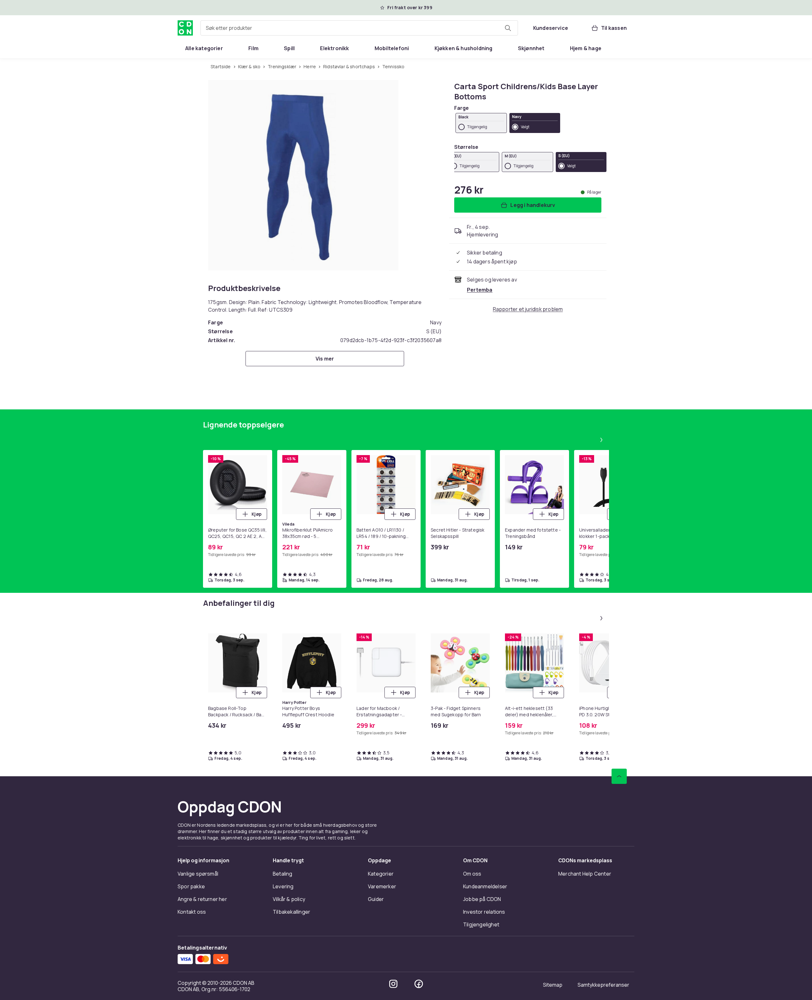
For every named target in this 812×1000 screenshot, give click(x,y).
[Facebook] (419, 984)
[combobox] (359, 28)
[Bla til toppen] (619, 776)
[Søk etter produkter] (507, 28)
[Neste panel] (601, 439)
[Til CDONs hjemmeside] (185, 28)
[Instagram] (393, 984)
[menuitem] (204, 48)
